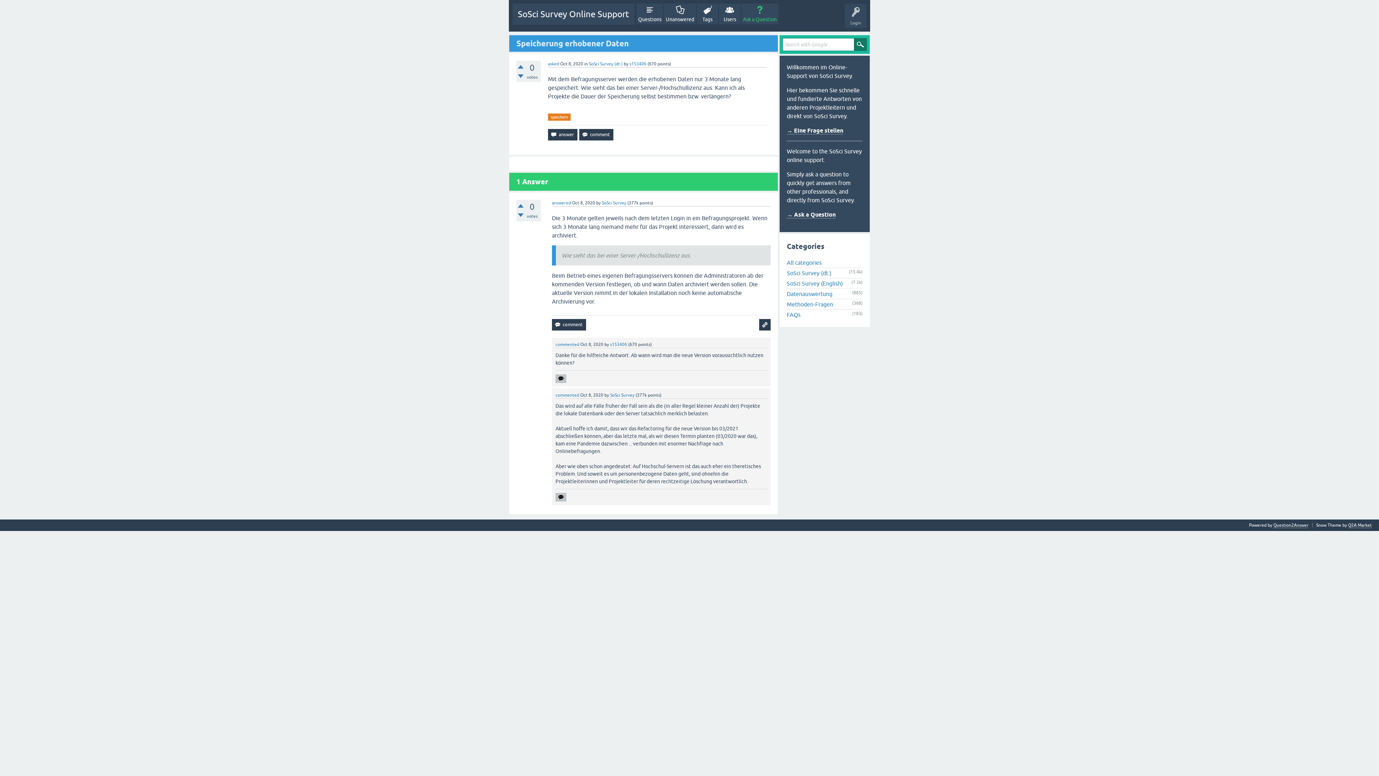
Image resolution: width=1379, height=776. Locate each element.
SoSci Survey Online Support (573, 14)
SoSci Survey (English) (815, 283)
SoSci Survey (614, 202)
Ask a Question (760, 19)
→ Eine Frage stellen (815, 130)
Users (730, 19)
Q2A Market (1360, 525)
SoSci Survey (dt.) (606, 63)
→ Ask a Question (811, 214)
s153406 (638, 63)
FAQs (793, 314)
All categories (804, 262)
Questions (649, 19)
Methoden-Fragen (810, 304)
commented (567, 344)
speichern (559, 117)
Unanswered (680, 19)
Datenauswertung (809, 294)
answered (561, 202)
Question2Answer (1291, 525)
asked (553, 63)
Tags (707, 19)
